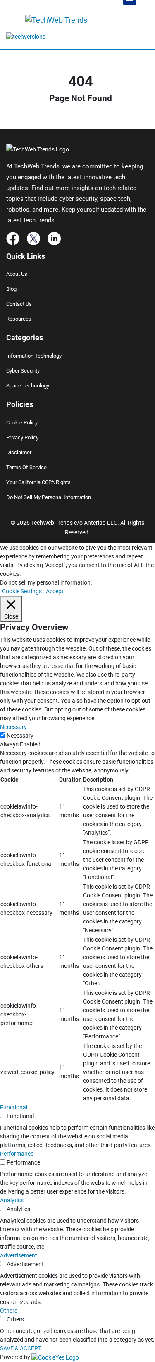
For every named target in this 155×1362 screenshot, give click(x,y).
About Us (16, 274)
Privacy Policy (22, 437)
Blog (11, 289)
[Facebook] (12, 237)
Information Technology (34, 356)
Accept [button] (55, 591)
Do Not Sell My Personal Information (48, 497)
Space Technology (27, 386)
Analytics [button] (12, 1200)
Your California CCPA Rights (38, 482)
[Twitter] (33, 237)
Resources (18, 319)
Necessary (20, 735)
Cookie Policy (22, 422)
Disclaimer (18, 452)
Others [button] (8, 1310)
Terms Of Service (26, 467)
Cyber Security (23, 371)
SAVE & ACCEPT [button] (20, 1348)
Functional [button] (13, 1107)
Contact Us (19, 304)
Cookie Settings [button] (22, 591)
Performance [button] (16, 1153)
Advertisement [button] (18, 1255)
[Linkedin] (54, 237)
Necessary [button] (13, 727)
